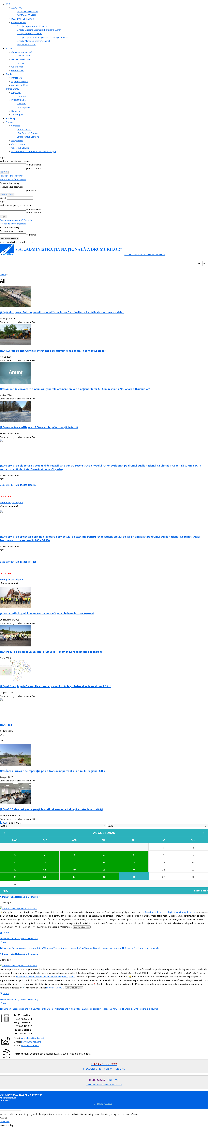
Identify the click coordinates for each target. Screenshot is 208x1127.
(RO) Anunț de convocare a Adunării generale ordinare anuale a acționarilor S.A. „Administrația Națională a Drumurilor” (75, 389)
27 (104, 876)
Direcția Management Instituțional (33, 40)
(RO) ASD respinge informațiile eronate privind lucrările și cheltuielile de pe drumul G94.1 (55, 686)
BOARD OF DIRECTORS (23, 18)
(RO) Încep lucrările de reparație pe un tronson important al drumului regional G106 (52, 771)
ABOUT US (16, 7)
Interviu (20, 63)
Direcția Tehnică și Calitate (29, 33)
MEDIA (9, 48)
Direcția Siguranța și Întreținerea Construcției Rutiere (42, 37)
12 (74, 862)
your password (33, 168)
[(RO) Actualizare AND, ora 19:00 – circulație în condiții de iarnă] (15, 421)
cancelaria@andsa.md (32, 1038)
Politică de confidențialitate (13, 179)
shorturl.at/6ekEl (54, 987)
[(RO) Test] (15, 718)
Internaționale (23, 107)
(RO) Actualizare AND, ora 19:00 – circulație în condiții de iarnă (39, 427)
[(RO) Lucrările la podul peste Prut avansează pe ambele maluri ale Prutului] (15, 607)
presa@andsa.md (30, 1045)
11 (44, 862)
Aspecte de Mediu (20, 85)
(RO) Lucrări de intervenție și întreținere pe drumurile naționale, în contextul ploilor (53, 350)
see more (4, 1121)
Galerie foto (17, 66)
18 (44, 869)
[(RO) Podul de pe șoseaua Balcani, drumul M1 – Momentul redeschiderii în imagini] (15, 645)
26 (74, 876)
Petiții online (17, 140)
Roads (9, 74)
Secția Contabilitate (26, 44)
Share (4, 942)
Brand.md (14, 1100)
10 (15, 862)
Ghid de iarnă (23, 55)
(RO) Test (6, 724)
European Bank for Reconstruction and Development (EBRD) (45, 976)
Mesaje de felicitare (21, 59)
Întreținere (16, 77)
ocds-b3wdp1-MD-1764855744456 (18, 561)
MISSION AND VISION (27, 11)
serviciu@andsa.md (31, 1041)
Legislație (16, 92)
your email (31, 190)
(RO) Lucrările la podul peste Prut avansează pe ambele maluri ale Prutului (47, 613)
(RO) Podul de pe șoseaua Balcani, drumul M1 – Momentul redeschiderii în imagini (51, 651)
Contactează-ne (19, 144)
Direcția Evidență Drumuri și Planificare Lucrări (39, 29)
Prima (3, 274)
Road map (11, 118)
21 (133, 869)
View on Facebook (19, 938)
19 (74, 869)
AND (8, 4)
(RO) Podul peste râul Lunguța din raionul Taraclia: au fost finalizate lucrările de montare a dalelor (62, 312)
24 (15, 876)
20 (104, 869)
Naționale (21, 103)
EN (199, 263)
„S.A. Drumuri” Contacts (28, 133)
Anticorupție (17, 114)
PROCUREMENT (19, 99)
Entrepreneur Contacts (28, 136)
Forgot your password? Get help (16, 220)
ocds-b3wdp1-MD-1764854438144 (18, 485)
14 (133, 862)
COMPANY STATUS (26, 15)
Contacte (15, 125)
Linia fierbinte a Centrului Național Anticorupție (33, 151)
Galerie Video (17, 70)
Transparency (12, 88)
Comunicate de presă (21, 51)
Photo (6, 932)
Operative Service (20, 147)
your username (33, 164)
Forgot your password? (11, 175)
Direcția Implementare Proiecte (32, 26)
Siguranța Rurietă (19, 81)
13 (104, 862)
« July (5, 890)
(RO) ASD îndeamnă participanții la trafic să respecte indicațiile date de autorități (51, 809)
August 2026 (104, 833)
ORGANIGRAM (18, 22)
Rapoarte (16, 110)
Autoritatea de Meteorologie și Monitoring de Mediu (170, 912)
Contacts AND (24, 129)
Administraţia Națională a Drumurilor (19, 896)
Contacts (10, 122)
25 (6, 822)
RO (204, 263)
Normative (22, 96)
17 (15, 869)
